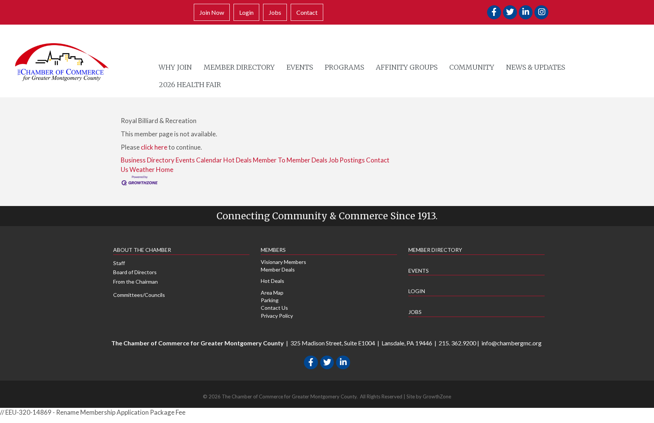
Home (164, 169)
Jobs (275, 12)
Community (471, 67)
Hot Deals (237, 160)
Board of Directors (135, 272)
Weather (142, 169)
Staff (119, 263)
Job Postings (347, 160)
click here (154, 147)
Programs (344, 67)
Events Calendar (199, 160)
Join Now (211, 12)
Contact (307, 12)
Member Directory (239, 67)
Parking (270, 300)
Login (246, 12)
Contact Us (274, 307)
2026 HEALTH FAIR (190, 84)
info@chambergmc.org (511, 343)
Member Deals (278, 269)
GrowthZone (437, 396)
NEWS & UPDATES (535, 67)
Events (300, 67)
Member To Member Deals (290, 160)
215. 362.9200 (457, 343)
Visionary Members (283, 262)
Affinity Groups (407, 67)
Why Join (175, 67)
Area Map (272, 292)
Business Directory (147, 160)
